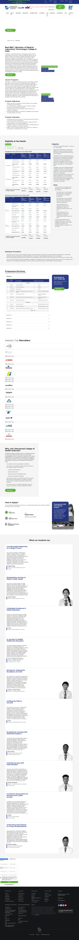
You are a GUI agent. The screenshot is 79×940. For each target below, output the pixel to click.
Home (7, 13)
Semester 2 (9, 315)
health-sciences (10, 40)
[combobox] (2, 868)
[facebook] (59, 905)
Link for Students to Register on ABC (10, 923)
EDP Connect (20, 913)
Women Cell (7, 915)
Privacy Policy (32, 934)
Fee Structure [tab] (10, 148)
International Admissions (9, 901)
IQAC (66, 13)
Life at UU (47, 14)
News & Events (21, 898)
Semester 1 (9, 276)
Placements (60, 13)
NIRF (19, 919)
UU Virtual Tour (21, 901)
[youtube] (66, 905)
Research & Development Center (36, 898)
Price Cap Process (21, 907)
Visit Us (46, 898)
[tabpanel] (27, 196)
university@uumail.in (61, 900)
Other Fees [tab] (20, 148)
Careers (46, 901)
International (33, 13)
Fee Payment (7, 899)
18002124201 (51, 6)
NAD (6, 921)
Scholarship (7, 898)
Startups (33, 896)
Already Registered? (9, 884)
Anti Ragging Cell (8, 908)
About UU (12, 14)
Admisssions (7, 896)
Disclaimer (38, 934)
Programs (18, 13)
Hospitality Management (22, 911)
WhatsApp (46, 899)
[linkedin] (63, 905)
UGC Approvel (7, 907)
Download (8, 144)
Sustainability (7, 920)
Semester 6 (9, 328)
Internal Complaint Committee (10, 910)
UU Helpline (47, 896)
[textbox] (13, 868)
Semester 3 (9, 318)
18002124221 (51, 9)
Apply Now (60, 7)
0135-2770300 (60, 898)
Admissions (25, 13)
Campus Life (20, 896)
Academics (42, 13)
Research (52, 13)
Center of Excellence (35, 900)
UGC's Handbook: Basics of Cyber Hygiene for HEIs (10, 926)
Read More (37, 914)
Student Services (21, 893)
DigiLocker (7, 918)
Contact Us (71, 14)
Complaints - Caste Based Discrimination (9, 912)
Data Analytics (20, 908)
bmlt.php (18, 40)
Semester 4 (9, 321)
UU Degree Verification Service (65, 911)
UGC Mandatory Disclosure (23, 921)
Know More (59, 288)
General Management (22, 910)
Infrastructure (20, 899)
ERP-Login (20, 922)
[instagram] (61, 905)
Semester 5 (9, 325)
